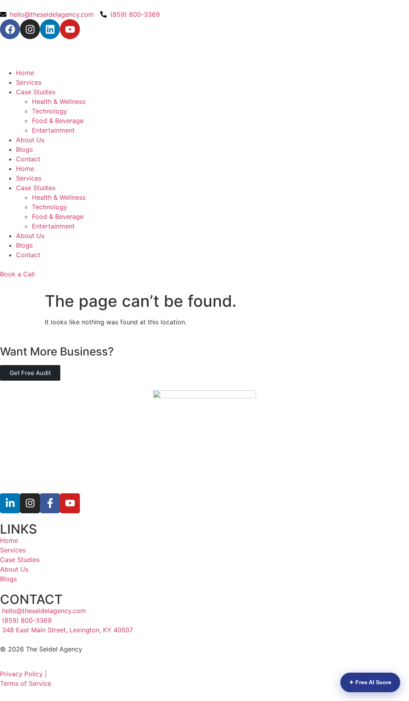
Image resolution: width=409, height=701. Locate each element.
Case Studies (36, 92)
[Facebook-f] (50, 503)
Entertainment (53, 130)
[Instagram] (30, 29)
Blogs (24, 149)
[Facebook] (10, 29)
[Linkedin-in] (10, 503)
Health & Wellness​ (58, 101)
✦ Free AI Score (370, 682)
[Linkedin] (50, 29)
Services (29, 82)
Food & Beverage (57, 121)
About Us (30, 140)
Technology (49, 111)
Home (25, 73)
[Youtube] (70, 29)
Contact (28, 159)
